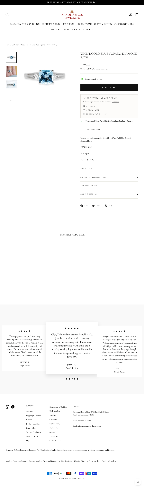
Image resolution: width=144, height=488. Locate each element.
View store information (93, 129)
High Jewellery (51, 24)
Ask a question (89, 194)
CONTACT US (86, 29)
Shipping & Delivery (33, 415)
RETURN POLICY (88, 186)
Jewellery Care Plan (33, 424)
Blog (27, 440)
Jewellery (68, 24)
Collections (84, 24)
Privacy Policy (31, 428)
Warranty (29, 411)
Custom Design (103, 24)
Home (8, 45)
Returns (29, 419)
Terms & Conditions (33, 432)
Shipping (92, 69)
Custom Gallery (124, 24)
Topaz (23, 45)
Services (55, 29)
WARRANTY (86, 169)
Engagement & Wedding (25, 24)
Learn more (115, 102)
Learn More (70, 29)
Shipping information (93, 177)
